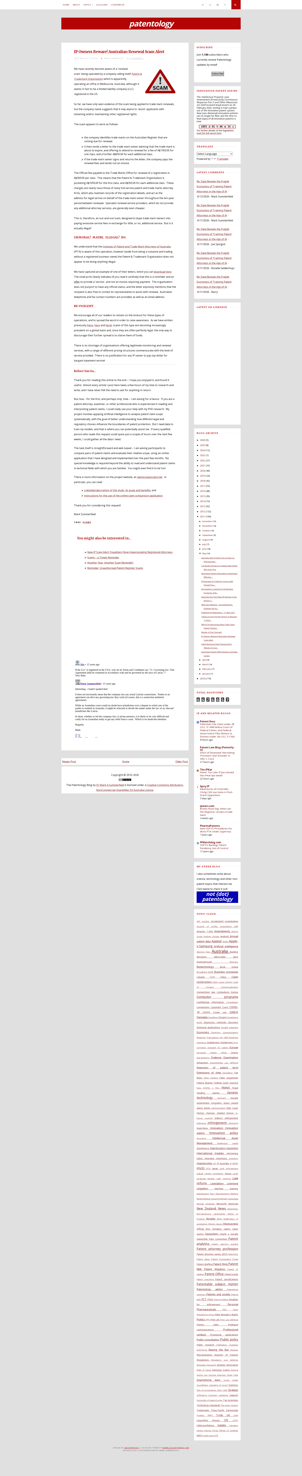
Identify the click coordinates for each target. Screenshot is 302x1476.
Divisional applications (209, 1027)
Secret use (203, 1375)
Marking (234, 1193)
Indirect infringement (226, 1118)
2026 (202, 439)
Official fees (205, 1228)
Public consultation (208, 1339)
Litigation (206, 1188)
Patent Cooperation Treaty (224, 1259)
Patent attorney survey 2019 (212, 1254)
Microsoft (222, 1203)
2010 (202, 678)
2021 (202, 465)
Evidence (217, 1057)
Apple (226, 941)
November (207, 525)
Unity (235, 1415)
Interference (203, 1148)
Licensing (232, 1183)
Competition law (207, 992)
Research (212, 1365)
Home (66, 4)
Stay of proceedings (207, 1390)
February (206, 669)
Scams (87, 522)
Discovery (233, 1022)
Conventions (204, 1007)
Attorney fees (204, 951)
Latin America (224, 1178)
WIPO (200, 1435)
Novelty (211, 1218)
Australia (221, 951)
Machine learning (226, 1188)
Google (234, 1097)
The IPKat (206, 769)
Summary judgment (219, 1395)
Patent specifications (226, 1279)
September (207, 535)
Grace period (231, 1102)
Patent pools (231, 1274)
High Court (232, 1107)
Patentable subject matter (217, 1284)
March (205, 664)
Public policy (229, 1339)
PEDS (210, 1299)
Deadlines (213, 1017)
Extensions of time (210, 1072)
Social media (231, 1380)
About (76, 4)
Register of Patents (226, 1354)
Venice (200, 1430)
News (223, 1208)
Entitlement (227, 1042)
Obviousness (230, 1224)
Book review (229, 966)
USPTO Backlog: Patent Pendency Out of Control (214, 846)
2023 (202, 455)
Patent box (233, 1254)
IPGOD (201, 1168)
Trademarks (204, 1410)
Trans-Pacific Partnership (224, 1410)
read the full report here (209, 133)
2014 (202, 501)
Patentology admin (212, 1289)
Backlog (234, 951)
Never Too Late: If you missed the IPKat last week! (217, 774)
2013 (202, 506)
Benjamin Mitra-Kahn (215, 956)
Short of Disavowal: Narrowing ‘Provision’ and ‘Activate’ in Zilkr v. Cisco (217, 755)
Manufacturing (223, 1193)
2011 (202, 516)
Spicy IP (204, 786)
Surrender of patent (206, 1400)
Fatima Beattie (205, 1082)
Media (200, 1198)
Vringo (215, 1430)
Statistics (233, 1385)
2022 (202, 460)
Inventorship (205, 1163)
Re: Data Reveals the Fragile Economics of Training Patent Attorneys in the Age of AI (214, 186)
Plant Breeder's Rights (226, 1314)
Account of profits (208, 926)
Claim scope (219, 982)
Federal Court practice (226, 1082)
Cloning (229, 982)
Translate (222, 159)
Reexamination (206, 1354)
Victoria (208, 1430)
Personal (233, 1304)
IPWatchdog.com (210, 842)
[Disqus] (125, 616)
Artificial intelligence (226, 946)
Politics (201, 1319)
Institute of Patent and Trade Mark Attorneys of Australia (137, 246)
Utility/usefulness (207, 1425)
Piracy (212, 1314)
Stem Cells (222, 1390)
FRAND (226, 1087)
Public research (207, 1344)
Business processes (226, 972)
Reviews (221, 1364)
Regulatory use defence (224, 1360)
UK (229, 1415)
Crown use (221, 1012)
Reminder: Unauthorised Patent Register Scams (115, 568)
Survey (219, 1400)
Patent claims (204, 1259)
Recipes (234, 1349)
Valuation (233, 1425)
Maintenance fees (206, 1193)
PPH (208, 1319)
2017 (202, 485)
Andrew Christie (212, 936)
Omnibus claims (222, 1228)
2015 (202, 496)
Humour (211, 1113)
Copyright (216, 1007)
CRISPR (207, 1012)
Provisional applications (224, 1334)
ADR (236, 926)
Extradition (228, 1072)
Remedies (202, 1365)
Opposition (212, 1234)
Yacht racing (209, 1435)
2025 (202, 445)
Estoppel (213, 1047)
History (201, 1113)
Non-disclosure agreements (212, 1213)
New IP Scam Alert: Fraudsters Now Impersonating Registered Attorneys (130, 552)
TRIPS (211, 1415)
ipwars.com (207, 806)
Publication (223, 1344)
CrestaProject (132, 1448)
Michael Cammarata (229, 1198)
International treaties (211, 1153)
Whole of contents (228, 1430)
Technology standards (209, 1405)
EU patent (223, 1047)
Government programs (210, 1102)
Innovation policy (223, 1133)
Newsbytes (233, 1208)
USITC (235, 1420)
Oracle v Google (229, 1233)
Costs (225, 1007)
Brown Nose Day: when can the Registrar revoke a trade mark (216, 811)
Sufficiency (203, 1395)
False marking (211, 1077)
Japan (216, 1168)
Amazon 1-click (205, 931)
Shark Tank (232, 1375)
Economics (204, 1032)
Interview (210, 1158)
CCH (215, 976)
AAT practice (204, 921)
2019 (202, 475)
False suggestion (228, 1077)
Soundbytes (203, 1385)
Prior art (215, 1319)
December (207, 521)
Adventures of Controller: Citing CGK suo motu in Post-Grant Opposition (216, 792)
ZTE (216, 1435)
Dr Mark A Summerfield (110, 785)
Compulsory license (227, 992)
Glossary (102, 4)
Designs (222, 1017)
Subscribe (217, 73)
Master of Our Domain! (211, 632)
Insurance (204, 1138)
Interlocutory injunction (224, 1148)
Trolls (221, 1415)
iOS (215, 1163)
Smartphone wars (210, 1380)
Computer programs (217, 997)
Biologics (234, 962)
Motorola (233, 1203)
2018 (202, 480)
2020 (202, 470)
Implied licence (226, 1113)
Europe (233, 1047)
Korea (229, 1173)
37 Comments (136, 58)
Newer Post (69, 761)
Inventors (233, 1158)
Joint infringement (229, 1168)
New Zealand (207, 1208)
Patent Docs (207, 721)
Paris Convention (218, 1238)
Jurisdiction (219, 1173)
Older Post (181, 761)
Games (219, 1092)
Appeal (217, 941)
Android (225, 936)
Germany (224, 1098)
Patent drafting (205, 1264)
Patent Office (215, 1274)
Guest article (204, 1107)
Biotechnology (208, 967)
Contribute (118, 4)
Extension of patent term (217, 1067)
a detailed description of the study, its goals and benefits (117, 490)
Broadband (202, 972)
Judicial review (205, 1173)
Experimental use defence (224, 1062)
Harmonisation (218, 1108)
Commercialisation (229, 987)
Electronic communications (224, 1032)
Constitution (232, 1002)
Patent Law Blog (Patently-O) (217, 749)
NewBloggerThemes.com (175, 1448)
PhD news (230, 1309)
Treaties (202, 1415)
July (203, 544)
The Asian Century (229, 1405)
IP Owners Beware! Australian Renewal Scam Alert (119, 51)
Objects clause (215, 1224)
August (205, 539)
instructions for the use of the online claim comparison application (123, 495)
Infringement (218, 1123)
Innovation (217, 1128)
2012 (202, 511)
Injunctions (203, 1128)
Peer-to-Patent (221, 1299)
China (226, 976)
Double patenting (229, 1027)
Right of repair (204, 1370)
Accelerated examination (224, 921)
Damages (202, 1017)
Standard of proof (219, 1385)
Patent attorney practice (225, 1244)
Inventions (222, 1158)
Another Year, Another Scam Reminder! (110, 562)
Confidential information (212, 1002)
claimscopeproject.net (149, 477)
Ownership (203, 1238)
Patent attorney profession (217, 1249)
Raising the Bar (220, 1349)
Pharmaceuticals (210, 1309)
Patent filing (220, 1264)
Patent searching (206, 1279)
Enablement (213, 1042)
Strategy (233, 1390)
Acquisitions (227, 926)
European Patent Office (214, 1052)
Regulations (204, 1359)
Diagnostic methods (216, 1022)
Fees (200, 1087)
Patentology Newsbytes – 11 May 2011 (218, 612)
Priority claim (212, 1324)
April (204, 659)
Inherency (233, 1123)
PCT (204, 1299)
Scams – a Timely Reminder (103, 557)
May (204, 553)
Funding (205, 1092)
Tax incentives (230, 1400)
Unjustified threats (210, 1420)
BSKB (211, 972)
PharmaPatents (210, 826)
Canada (203, 976)
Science (234, 1370)
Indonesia (202, 1123)
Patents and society (218, 1294)
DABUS (234, 1012)
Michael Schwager (207, 1203)
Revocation (232, 1364)
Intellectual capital (227, 1143)
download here (162, 271)
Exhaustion (203, 1062)
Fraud (235, 1087)
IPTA (209, 1168)
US (228, 1420)
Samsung (217, 1369)
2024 (202, 450)
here (90, 325)
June (204, 548)
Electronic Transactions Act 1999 (213, 1037)
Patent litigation (216, 1269)
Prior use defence (229, 1319)
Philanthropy (203, 1314)
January (205, 673)
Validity (223, 1425)
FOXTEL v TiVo (212, 1087)
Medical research (211, 1198)
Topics (87, 4)
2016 (202, 490)
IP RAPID (234, 1163)
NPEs (220, 1218)
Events (234, 1052)
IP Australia (223, 1163)
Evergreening (204, 1057)
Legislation (218, 1183)
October (206, 530)
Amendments (222, 931)
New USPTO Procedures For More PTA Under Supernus (216, 830)
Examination (231, 1057)
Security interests (218, 1375)
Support (234, 1395)
